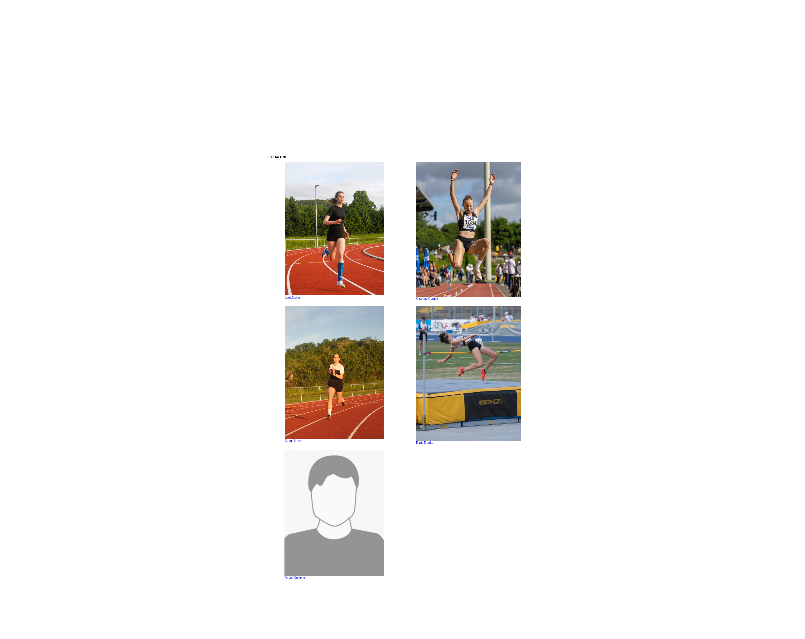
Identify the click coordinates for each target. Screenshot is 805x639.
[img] (303, 22)
